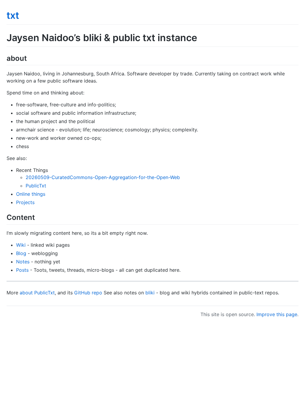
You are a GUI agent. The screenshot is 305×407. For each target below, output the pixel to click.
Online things (30, 194)
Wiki (21, 245)
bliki (150, 293)
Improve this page (276, 314)
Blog (21, 253)
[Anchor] (30, 57)
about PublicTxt (37, 293)
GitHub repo (88, 293)
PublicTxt (36, 186)
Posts (22, 270)
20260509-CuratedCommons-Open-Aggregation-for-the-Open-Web (103, 177)
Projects (25, 202)
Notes (22, 262)
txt (13, 15)
